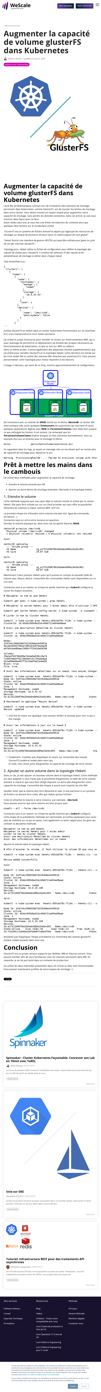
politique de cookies (28, 1374)
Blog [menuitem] (38, 1308)
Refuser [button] (84, 1386)
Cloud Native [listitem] (12, 1079)
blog (43, 365)
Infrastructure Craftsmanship (16, 64)
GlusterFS (9, 231)
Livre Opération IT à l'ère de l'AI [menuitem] (49, 1336)
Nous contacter (85, 6)
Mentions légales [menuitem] (77, 1318)
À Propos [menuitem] (73, 1308)
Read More (90, 1084)
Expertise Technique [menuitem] (13, 1318)
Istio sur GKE (15, 1192)
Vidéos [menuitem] (39, 1313)
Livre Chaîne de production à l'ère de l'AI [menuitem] (49, 1328)
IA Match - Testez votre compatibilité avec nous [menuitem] (47, 1320)
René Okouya (16, 1065)
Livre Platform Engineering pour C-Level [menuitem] (49, 1349)
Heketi (7, 240)
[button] (97, 4)
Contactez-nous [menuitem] (76, 1323)
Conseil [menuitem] (7, 1313)
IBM (85, 785)
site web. (8, 581)
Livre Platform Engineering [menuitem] (48, 1342)
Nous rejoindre (65, 6)
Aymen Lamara (14, 58)
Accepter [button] (73, 1386)
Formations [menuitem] (9, 1323)
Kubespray (29, 339)
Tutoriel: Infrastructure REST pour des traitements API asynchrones (45, 1260)
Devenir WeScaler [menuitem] (77, 1313)
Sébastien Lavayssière (20, 1267)
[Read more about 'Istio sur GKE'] (50, 1138)
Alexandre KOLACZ (14, 1196)
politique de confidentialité (50, 1374)
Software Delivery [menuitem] (12, 1308)
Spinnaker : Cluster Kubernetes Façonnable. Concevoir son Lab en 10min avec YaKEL (50, 1059)
